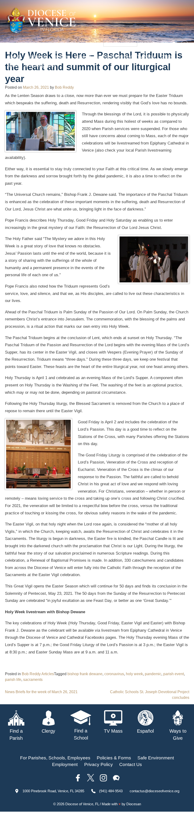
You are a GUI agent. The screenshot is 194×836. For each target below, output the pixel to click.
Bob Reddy (64, 87)
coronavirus (114, 674)
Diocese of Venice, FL (82, 804)
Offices (167, 56)
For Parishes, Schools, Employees (55, 757)
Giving (13, 65)
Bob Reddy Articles (38, 674)
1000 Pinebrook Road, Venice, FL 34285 (53, 791)
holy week (134, 674)
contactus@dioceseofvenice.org (154, 791)
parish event (173, 674)
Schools (83, 56)
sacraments (33, 680)
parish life (13, 680)
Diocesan (133, 804)
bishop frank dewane (84, 674)
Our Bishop (35, 56)
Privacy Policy (98, 764)
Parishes (61, 56)
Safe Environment (114, 56)
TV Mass (146, 56)
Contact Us (130, 764)
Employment (65, 764)
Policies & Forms (114, 757)
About (13, 56)
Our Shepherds (40, 65)
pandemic (153, 674)
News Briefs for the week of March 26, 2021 (41, 692)
